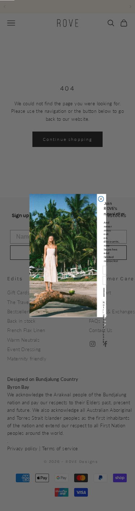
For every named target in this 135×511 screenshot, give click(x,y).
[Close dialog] (101, 199)
